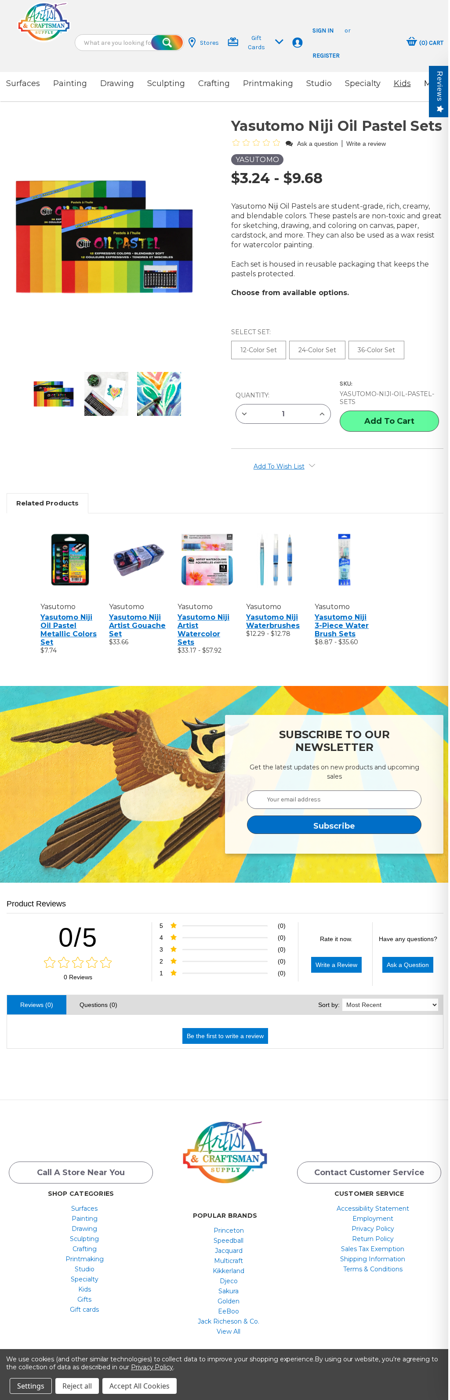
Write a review (366, 143)
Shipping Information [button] (372, 1259)
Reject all (77, 1386)
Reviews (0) (36, 1004)
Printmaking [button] (268, 83)
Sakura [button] (228, 1291)
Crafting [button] (214, 83)
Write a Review (336, 964)
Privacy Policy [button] (373, 1229)
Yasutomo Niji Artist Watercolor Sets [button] (203, 629)
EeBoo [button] (228, 1311)
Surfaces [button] (23, 83)
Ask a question (317, 143)
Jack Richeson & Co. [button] (228, 1321)
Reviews (439, 86)
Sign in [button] (323, 30)
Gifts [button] (84, 1299)
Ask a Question (408, 964)
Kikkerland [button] (228, 1271)
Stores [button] (209, 43)
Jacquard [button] (229, 1251)
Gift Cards (256, 42)
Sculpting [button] (166, 83)
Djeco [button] (229, 1281)
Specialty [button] (363, 83)
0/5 (78, 937)
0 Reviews (78, 977)
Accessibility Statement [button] (373, 1208)
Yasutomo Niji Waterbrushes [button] (273, 621)
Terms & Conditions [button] (373, 1269)
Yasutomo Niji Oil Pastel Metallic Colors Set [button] (68, 629)
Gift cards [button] (84, 1309)
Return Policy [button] (373, 1239)
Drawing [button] (117, 83)
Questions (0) (98, 1004)
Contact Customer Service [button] (369, 1172)
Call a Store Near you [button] (81, 1172)
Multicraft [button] (228, 1261)
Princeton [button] (229, 1230)
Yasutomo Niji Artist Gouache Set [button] (137, 625)
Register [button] (326, 55)
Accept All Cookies (139, 1386)
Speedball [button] (228, 1241)
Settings (30, 1386)
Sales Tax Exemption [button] (372, 1249)
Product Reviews (36, 903)
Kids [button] (402, 83)
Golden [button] (229, 1301)
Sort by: (329, 1004)
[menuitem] (84, 1208)
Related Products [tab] (47, 503)
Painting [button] (70, 83)
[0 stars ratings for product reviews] (78, 963)
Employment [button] (372, 1219)
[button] (44, 22)
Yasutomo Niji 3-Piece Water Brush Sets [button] (342, 625)
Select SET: (251, 332)
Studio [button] (319, 83)
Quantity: (252, 395)
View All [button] (228, 1331)
